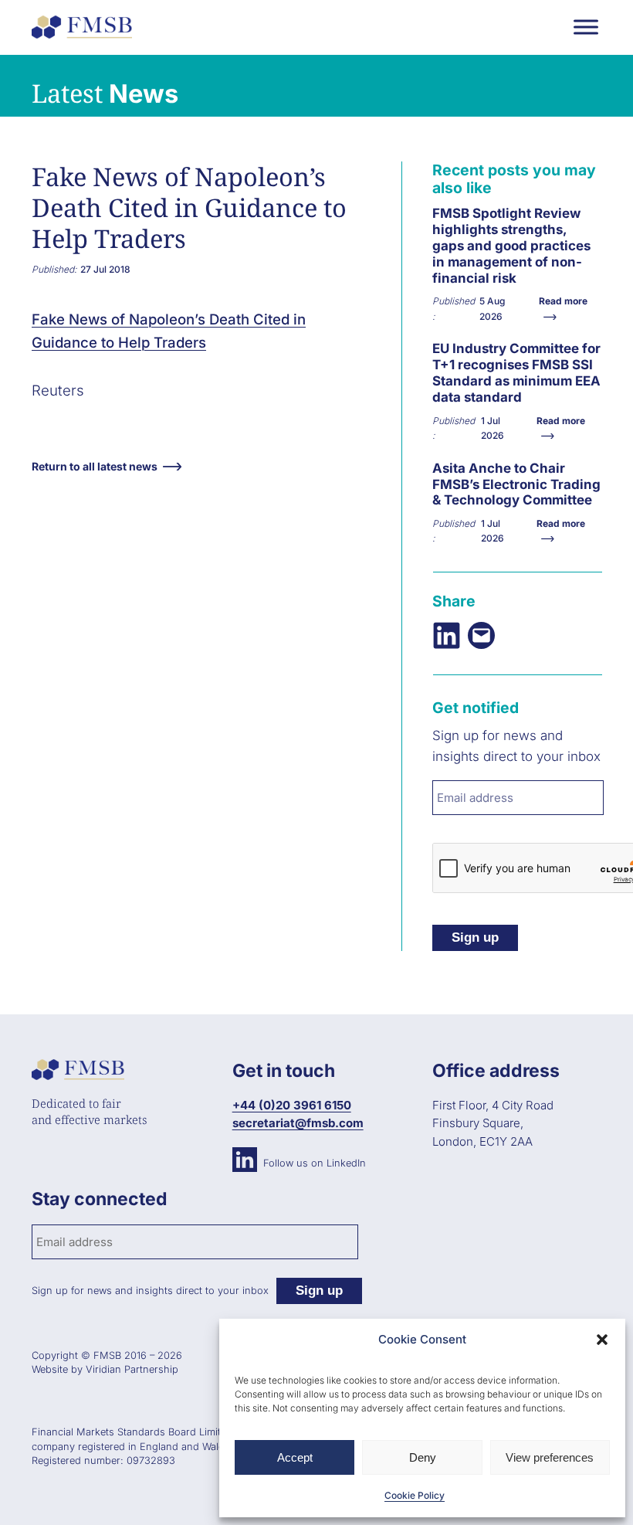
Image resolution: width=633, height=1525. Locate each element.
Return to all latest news (94, 466)
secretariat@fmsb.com (298, 1123)
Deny (422, 1457)
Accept (295, 1457)
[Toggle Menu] (586, 26)
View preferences (550, 1457)
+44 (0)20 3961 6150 (291, 1105)
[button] (602, 1339)
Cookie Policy (414, 1495)
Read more (470, 265)
